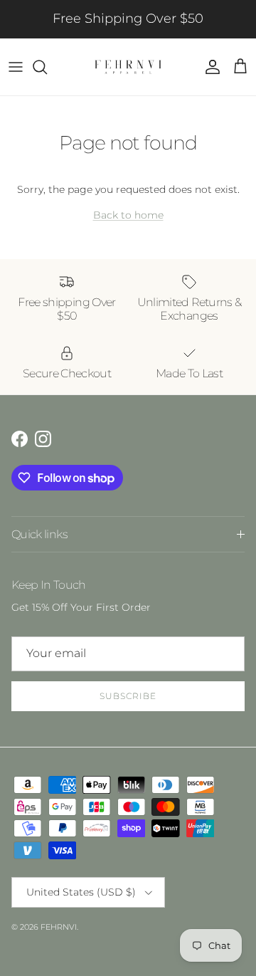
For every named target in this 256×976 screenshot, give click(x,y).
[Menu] (15, 67)
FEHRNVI (59, 927)
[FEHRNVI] (128, 67)
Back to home (128, 215)
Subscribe (128, 696)
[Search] (47, 67)
